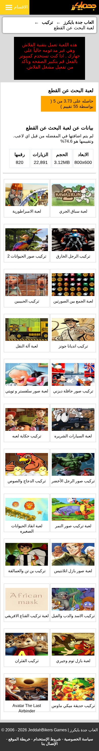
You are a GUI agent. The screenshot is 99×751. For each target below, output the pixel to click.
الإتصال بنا (49, 743)
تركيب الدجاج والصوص (27, 481)
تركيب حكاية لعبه (26, 436)
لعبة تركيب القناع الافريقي (27, 616)
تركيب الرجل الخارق (73, 256)
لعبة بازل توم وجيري (73, 661)
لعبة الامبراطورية (26, 211)
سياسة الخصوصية (78, 739)
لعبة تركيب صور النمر (73, 526)
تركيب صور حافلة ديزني (73, 391)
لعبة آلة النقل (27, 346)
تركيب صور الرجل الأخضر (73, 481)
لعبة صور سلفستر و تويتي (26, 391)
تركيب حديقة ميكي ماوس (73, 706)
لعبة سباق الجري (73, 211)
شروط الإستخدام (47, 739)
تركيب (47, 22)
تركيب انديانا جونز (73, 346)
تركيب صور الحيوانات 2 (26, 256)
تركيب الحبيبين (26, 301)
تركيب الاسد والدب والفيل (73, 616)
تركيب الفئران (27, 661)
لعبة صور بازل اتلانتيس (73, 571)
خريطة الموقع (19, 739)
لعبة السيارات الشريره (73, 436)
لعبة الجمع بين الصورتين (73, 301)
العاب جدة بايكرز (79, 22)
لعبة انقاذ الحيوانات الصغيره (26, 528)
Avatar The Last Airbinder (26, 708)
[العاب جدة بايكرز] (83, 9)
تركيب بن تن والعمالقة (26, 571)
